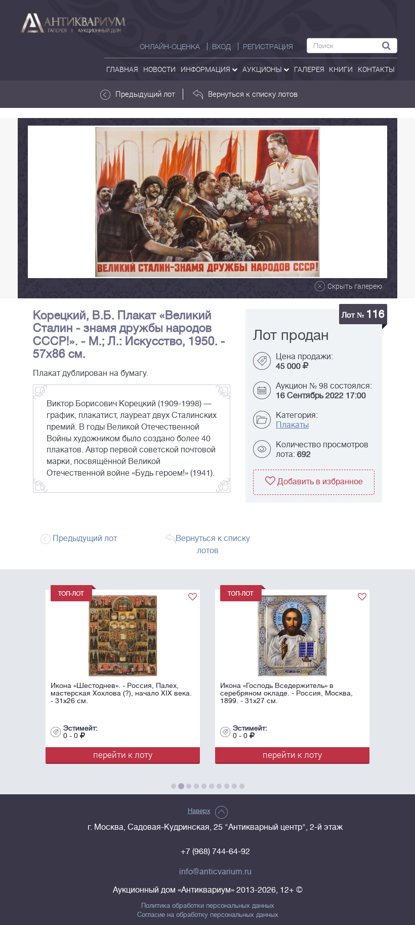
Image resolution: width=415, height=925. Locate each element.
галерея (309, 69)
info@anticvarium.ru (215, 871)
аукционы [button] (262, 69)
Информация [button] (206, 69)
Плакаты (292, 425)
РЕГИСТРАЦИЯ (268, 47)
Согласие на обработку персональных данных (207, 914)
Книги (341, 69)
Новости (159, 69)
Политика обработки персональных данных (207, 905)
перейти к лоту (122, 754)
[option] (207, 202)
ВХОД (221, 47)
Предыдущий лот (145, 94)
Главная (122, 69)
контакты (376, 69)
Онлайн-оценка (170, 47)
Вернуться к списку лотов (253, 94)
